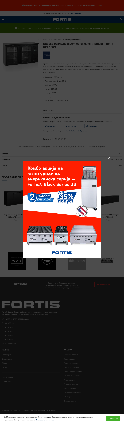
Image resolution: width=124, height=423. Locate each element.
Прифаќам (113, 418)
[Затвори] (109, 158)
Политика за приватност (45, 420)
